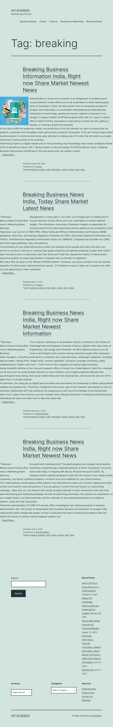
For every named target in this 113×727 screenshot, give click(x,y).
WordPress (96, 716)
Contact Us (87, 696)
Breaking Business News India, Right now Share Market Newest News (53, 448)
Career (42, 21)
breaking (33, 169)
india (48, 169)
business (41, 169)
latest (53, 288)
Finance (53, 21)
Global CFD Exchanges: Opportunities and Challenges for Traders (90, 606)
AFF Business (20, 10)
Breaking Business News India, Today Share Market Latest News (55, 201)
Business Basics (28, 21)
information (56, 169)
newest (71, 169)
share (82, 169)
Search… (15, 578)
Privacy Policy (88, 693)
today (71, 288)
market (65, 169)
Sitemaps (86, 700)
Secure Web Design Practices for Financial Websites (91, 625)
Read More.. (8, 154)
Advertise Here (89, 689)
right (77, 169)
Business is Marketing (72, 21)
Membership (87, 670)
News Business (94, 21)
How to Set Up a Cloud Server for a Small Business (90, 587)
